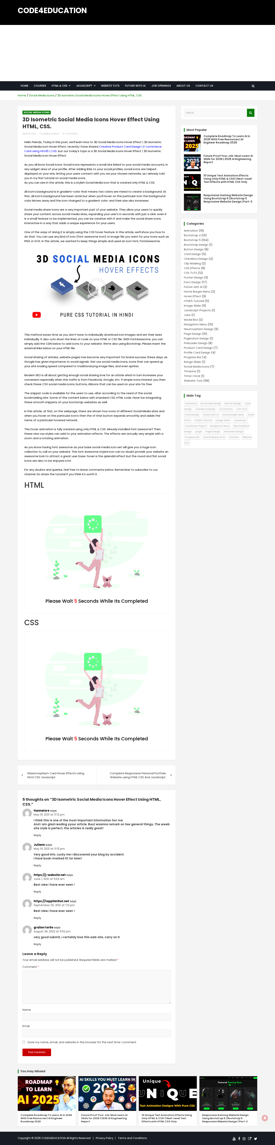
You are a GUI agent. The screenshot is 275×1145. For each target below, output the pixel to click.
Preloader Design (195, 343)
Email (26, 1026)
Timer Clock (192, 376)
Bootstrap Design (196, 245)
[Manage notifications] (265, 1118)
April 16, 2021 (29, 133)
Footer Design (193, 277)
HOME (24, 86)
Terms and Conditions (132, 1138)
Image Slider (192, 306)
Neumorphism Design (198, 329)
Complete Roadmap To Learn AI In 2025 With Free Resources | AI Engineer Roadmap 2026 (227, 139)
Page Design (192, 334)
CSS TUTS (190, 273)
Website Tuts (110, 86)
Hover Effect (192, 296)
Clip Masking (192, 263)
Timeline (234, 437)
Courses (40, 86)
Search (250, 113)
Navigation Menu (195, 324)
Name (26, 1010)
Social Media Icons (37, 112)
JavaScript (240, 420)
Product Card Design (198, 348)
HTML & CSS (59, 86)
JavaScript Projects (197, 310)
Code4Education (49, 133)
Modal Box (191, 320)
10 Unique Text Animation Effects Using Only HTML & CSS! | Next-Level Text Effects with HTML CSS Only (228, 179)
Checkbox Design (196, 259)
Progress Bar (192, 357)
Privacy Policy (104, 1138)
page (199, 431)
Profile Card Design (197, 352)
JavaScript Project (195, 425)
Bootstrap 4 (192, 235)
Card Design (192, 254)
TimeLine (190, 371)
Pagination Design (196, 338)
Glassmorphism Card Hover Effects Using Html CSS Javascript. (55, 775)
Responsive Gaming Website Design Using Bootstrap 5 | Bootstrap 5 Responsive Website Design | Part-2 (228, 198)
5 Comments (70, 133)
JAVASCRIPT (84, 86)
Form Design (192, 282)
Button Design (194, 249)
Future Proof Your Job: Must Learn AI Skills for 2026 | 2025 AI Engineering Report (228, 159)
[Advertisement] (137, 53)
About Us (183, 86)
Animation (191, 231)
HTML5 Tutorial (194, 301)
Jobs (187, 315)
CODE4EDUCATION (52, 10)
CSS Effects (192, 268)
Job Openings (161, 86)
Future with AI (135, 86)
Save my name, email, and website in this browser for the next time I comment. (82, 1042)
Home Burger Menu (197, 291)
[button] (96, 287)
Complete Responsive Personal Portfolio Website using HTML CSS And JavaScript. (138, 775)
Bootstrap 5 (192, 240)
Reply (37, 835)
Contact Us (204, 86)
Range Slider (192, 362)
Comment (30, 967)
